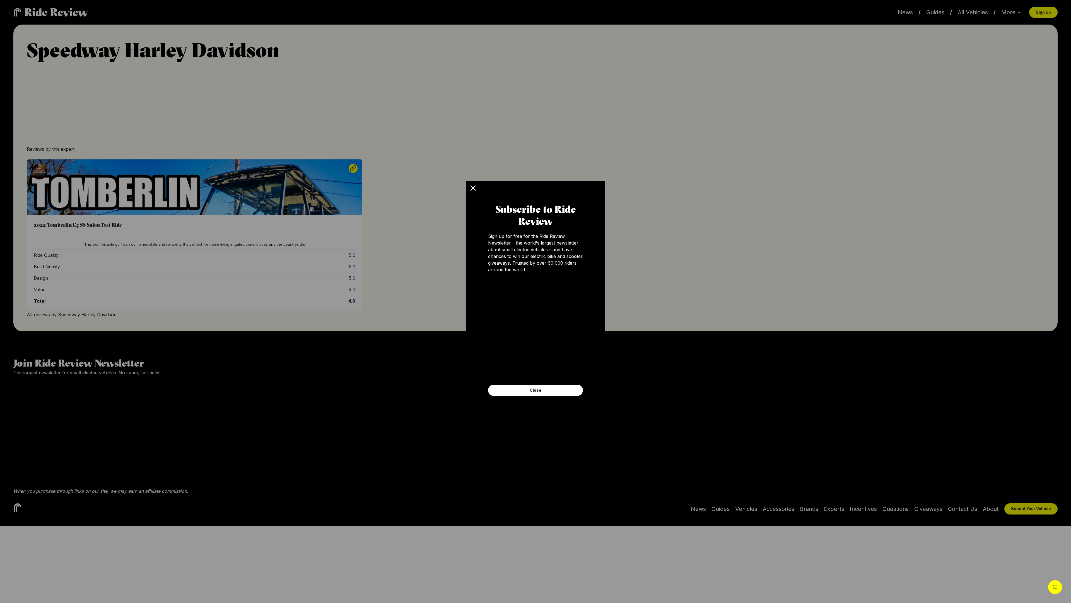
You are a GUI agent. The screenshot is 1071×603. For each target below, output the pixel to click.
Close (535, 390)
